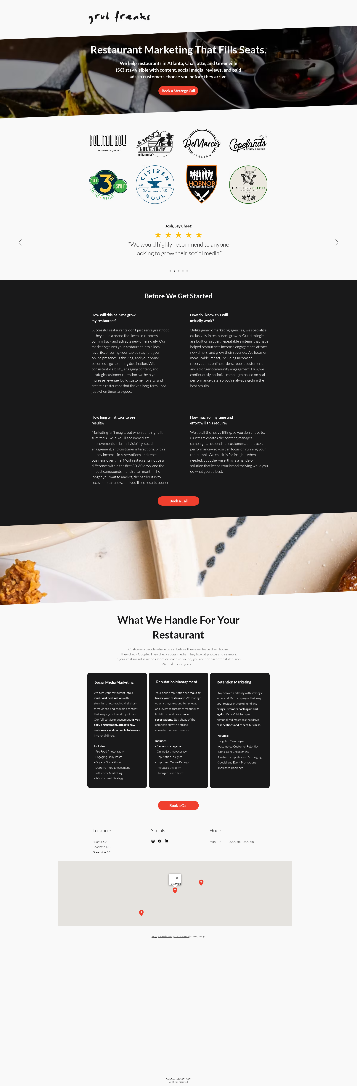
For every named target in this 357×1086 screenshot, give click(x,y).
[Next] (336, 243)
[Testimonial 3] (183, 270)
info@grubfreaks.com (162, 936)
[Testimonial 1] (170, 270)
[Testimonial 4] (178, 271)
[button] (178, 90)
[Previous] (20, 243)
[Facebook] (160, 841)
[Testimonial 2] (174, 270)
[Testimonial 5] (187, 270)
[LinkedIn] (166, 841)
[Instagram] (153, 841)
